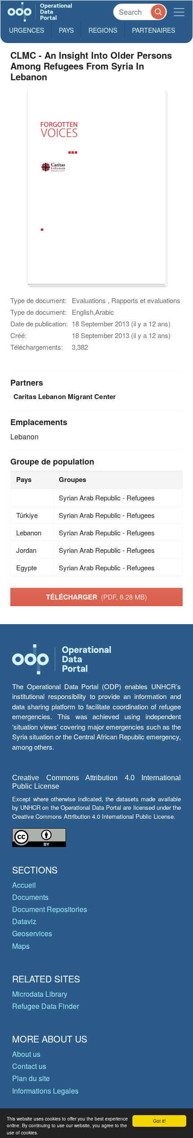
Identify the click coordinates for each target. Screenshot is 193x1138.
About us (26, 1054)
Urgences (26, 30)
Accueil (24, 885)
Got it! (159, 1120)
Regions (102, 30)
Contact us (29, 1066)
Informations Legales (45, 1091)
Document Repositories (49, 909)
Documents (30, 897)
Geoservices (32, 933)
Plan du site (31, 1078)
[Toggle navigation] (179, 12)
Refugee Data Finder (45, 1006)
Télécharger (96, 597)
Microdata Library (39, 994)
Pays (66, 30)
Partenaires (153, 30)
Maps (21, 946)
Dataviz (24, 921)
